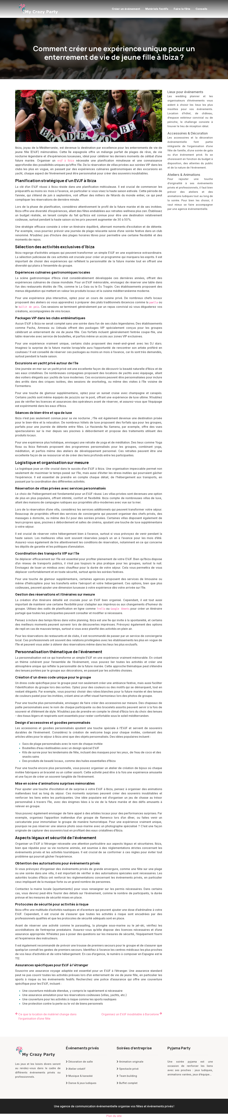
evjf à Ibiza (65, 160)
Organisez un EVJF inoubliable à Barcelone (130, 1014)
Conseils (201, 9)
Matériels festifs (156, 9)
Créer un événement (126, 9)
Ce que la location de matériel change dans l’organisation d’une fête (47, 1016)
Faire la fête (182, 9)
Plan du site (114, 1116)
